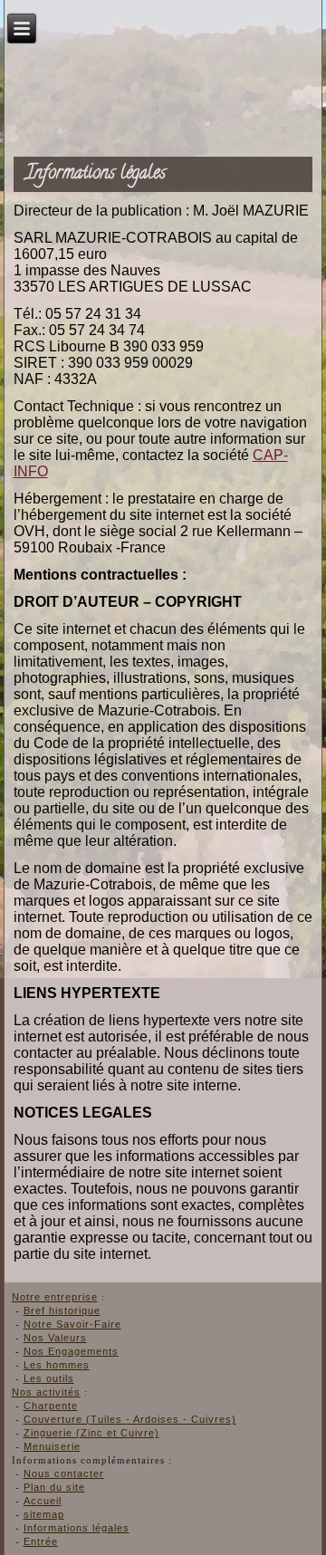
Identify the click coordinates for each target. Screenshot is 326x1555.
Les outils (49, 1378)
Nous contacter (64, 1473)
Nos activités (46, 1392)
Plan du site (54, 1487)
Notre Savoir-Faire (72, 1324)
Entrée (41, 1541)
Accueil (43, 1500)
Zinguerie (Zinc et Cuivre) (91, 1432)
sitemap (44, 1514)
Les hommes (57, 1364)
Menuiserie (52, 1446)
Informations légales (76, 1527)
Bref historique (62, 1310)
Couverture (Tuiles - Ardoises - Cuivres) (130, 1419)
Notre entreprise (55, 1296)
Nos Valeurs (55, 1337)
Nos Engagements (71, 1351)
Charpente (51, 1405)
